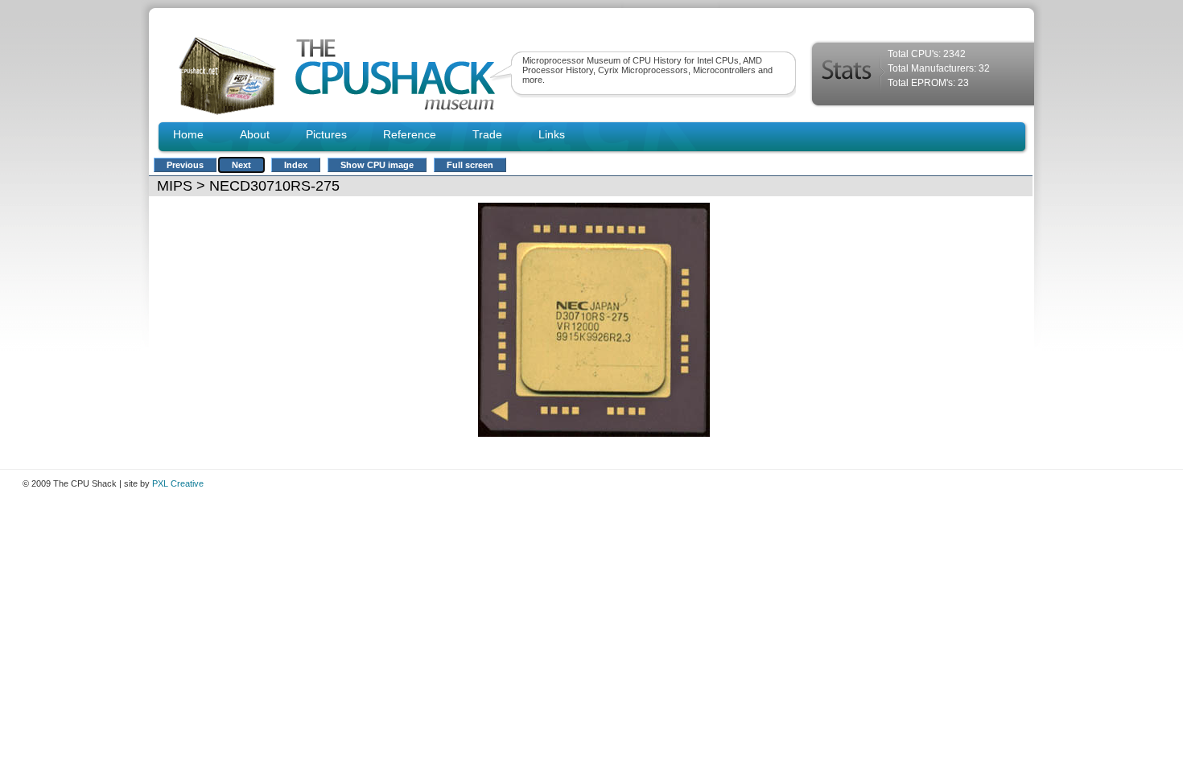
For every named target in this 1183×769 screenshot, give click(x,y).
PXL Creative (178, 483)
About (255, 134)
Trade (487, 134)
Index (295, 165)
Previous (185, 165)
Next (241, 165)
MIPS (174, 186)
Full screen (470, 165)
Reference (409, 134)
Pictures (326, 134)
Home (188, 134)
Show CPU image (377, 165)
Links (551, 134)
